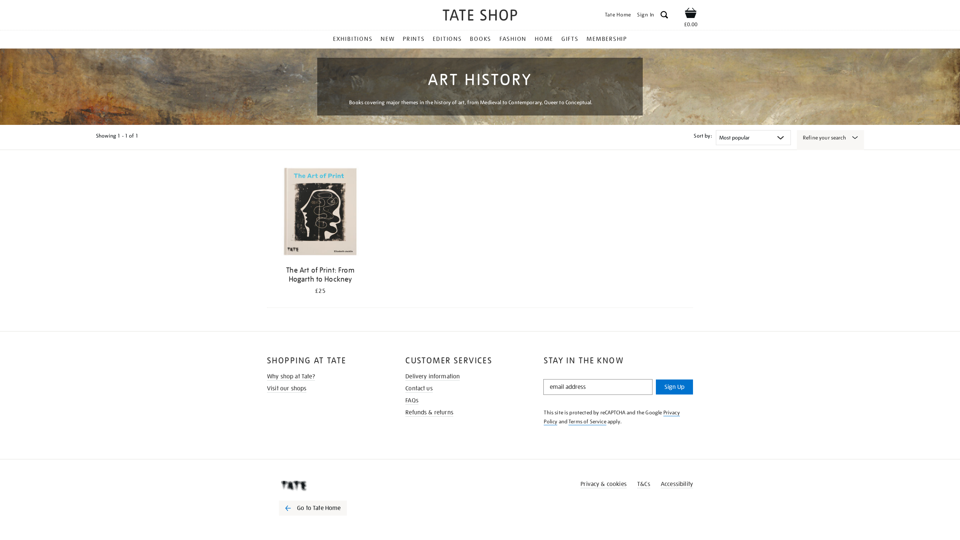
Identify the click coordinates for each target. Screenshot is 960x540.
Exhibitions (352, 39)
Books (480, 39)
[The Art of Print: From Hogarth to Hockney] (320, 213)
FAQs (411, 400)
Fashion (513, 39)
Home (544, 39)
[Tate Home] (326, 486)
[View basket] (691, 14)
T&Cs (643, 484)
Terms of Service (587, 421)
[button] (664, 15)
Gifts (570, 39)
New (387, 39)
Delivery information (432, 376)
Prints (414, 39)
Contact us (419, 388)
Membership (606, 39)
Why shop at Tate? (291, 376)
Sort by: (703, 135)
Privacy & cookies (603, 484)
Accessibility (677, 484)
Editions (447, 39)
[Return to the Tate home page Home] (480, 16)
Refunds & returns (429, 412)
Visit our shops (286, 388)
